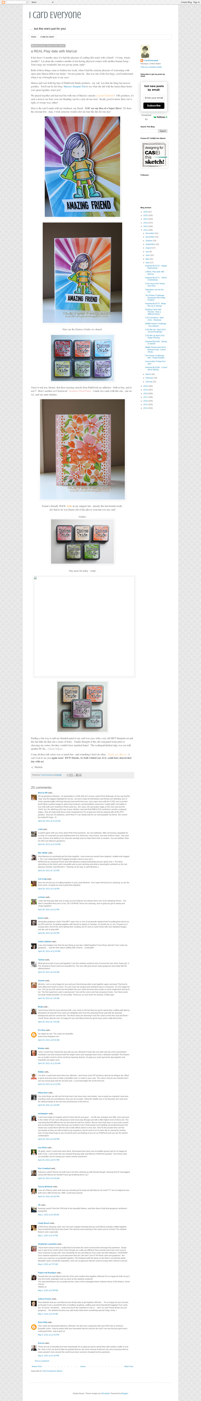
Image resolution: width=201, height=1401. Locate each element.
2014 (145, 408)
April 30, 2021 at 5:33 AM (48, 1178)
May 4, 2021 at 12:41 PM (48, 1335)
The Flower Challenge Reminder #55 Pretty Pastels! (155, 297)
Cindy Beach (43, 1223)
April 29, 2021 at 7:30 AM (48, 998)
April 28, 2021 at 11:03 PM (49, 951)
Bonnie (41, 1048)
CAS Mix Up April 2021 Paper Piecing (155, 336)
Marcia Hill (42, 793)
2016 (145, 401)
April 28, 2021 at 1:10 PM (48, 870)
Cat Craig (42, 879)
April (148, 263)
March (148, 374)
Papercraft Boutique (47, 1273)
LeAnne (41, 897)
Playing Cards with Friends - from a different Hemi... (153, 311)
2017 (145, 397)
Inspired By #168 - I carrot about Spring (156, 368)
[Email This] (68, 775)
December (150, 233)
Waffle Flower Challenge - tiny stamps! (155, 325)
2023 (145, 223)
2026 (145, 212)
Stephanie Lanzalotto (47, 1244)
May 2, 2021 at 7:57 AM (48, 1264)
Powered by (146, 117)
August (149, 248)
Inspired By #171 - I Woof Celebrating (156, 279)
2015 (145, 404)
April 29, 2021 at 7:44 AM (48, 1022)
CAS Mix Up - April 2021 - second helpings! (156, 330)
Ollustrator (105, 1393)
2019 (145, 390)
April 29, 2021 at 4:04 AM (48, 972)
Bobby (41, 1072)
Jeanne (41, 981)
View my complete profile (151, 67)
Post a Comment (42, 1361)
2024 (145, 219)
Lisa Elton (42, 1148)
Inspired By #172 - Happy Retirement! (156, 267)
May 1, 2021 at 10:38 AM (48, 1215)
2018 (145, 393)
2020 (145, 386)
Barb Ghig (42, 1322)
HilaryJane (43, 1093)
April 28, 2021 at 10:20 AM (49, 821)
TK (39, 1205)
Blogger (124, 1393)
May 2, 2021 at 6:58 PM (48, 1290)
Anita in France (45, 1299)
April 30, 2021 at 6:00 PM (48, 1196)
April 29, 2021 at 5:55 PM (48, 1139)
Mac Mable (43, 853)
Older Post (128, 1366)
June (148, 255)
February (150, 378)
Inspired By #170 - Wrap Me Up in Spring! (155, 304)
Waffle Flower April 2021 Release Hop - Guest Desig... (155, 349)
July (147, 252)
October (149, 241)
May (148, 259)
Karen (40, 918)
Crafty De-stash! (47, 37)
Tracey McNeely (45, 1187)
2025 (145, 215)
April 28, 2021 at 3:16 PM (48, 889)
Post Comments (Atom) (52, 1371)
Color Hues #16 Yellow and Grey (155, 285)
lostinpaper (43, 1113)
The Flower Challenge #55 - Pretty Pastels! (155, 357)
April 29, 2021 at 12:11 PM (49, 1084)
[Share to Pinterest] (80, 775)
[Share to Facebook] (77, 775)
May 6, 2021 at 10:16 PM (48, 1356)
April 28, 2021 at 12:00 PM (49, 844)
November (150, 237)
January (149, 382)
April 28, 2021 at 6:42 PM (48, 933)
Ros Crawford (44, 1168)
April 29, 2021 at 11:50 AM (49, 1063)
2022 (145, 226)
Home (33, 37)
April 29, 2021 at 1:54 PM (48, 1105)
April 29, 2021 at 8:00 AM (48, 1040)
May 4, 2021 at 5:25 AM (48, 1314)
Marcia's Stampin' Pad (75, 86)
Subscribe (154, 105)
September (150, 244)
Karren (41, 1343)
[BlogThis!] (71, 775)
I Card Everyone (55, 15)
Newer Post (37, 1366)
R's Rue (41, 1030)
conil (40, 829)
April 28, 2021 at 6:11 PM (48, 909)
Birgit (40, 1007)
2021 (145, 230)
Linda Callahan (44, 941)
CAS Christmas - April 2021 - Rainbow (154, 319)
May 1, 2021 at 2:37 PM (48, 1235)
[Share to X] (74, 775)
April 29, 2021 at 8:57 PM (48, 1160)
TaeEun (41, 960)
